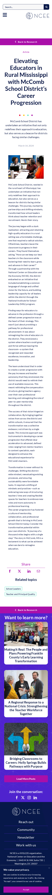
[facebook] (16, 797)
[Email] (38, 571)
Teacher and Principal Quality (20, 594)
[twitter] (23, 797)
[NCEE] (37, 13)
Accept (26, 889)
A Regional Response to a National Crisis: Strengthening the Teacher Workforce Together (26, 708)
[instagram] (29, 797)
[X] (19, 571)
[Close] (49, 868)
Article (26, 52)
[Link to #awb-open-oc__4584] (5, 14)
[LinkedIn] (29, 571)
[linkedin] (35, 797)
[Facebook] (10, 571)
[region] (26, 880)
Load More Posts (26, 778)
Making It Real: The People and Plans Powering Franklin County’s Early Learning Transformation (26, 655)
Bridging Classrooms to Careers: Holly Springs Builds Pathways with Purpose (26, 762)
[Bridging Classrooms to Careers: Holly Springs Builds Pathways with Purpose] (26, 724)
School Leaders (13, 588)
